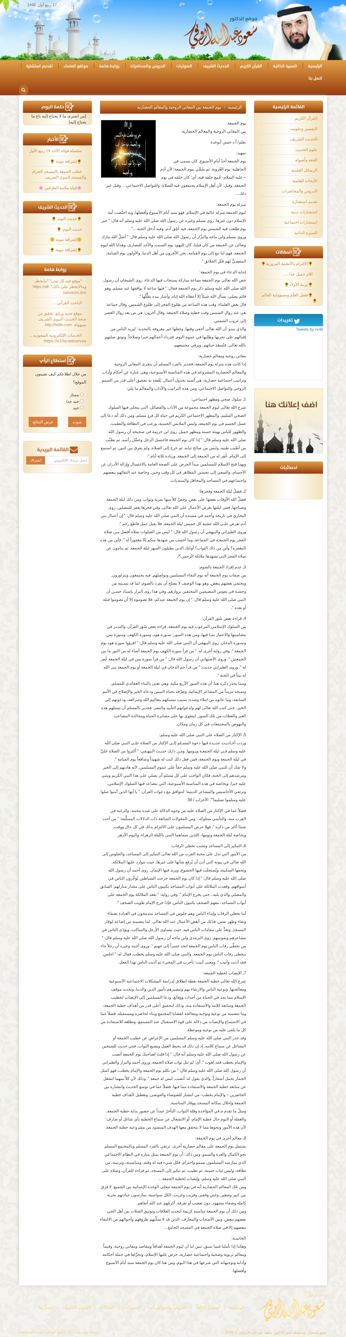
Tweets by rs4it (309, 329)
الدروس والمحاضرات (147, 66)
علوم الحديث (306, 149)
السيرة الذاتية (285, 66)
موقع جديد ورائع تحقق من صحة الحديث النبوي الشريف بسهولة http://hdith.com (61, 319)
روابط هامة (109, 66)
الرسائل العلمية (304, 170)
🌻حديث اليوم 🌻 (67, 218)
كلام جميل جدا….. (298, 274)
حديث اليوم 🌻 (69, 229)
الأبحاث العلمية (304, 180)
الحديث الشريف (216, 66)
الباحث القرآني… (68, 302)
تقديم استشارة (39, 66)
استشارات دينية (304, 211)
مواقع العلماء (76, 66)
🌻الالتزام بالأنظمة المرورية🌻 (287, 263)
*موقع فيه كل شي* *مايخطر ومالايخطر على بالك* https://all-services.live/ (59, 286)
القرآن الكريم (251, 66)
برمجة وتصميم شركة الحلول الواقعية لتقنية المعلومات (58, 1332)
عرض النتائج (43, 422)
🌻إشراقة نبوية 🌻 (66, 161)
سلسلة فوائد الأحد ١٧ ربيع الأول (56, 150)
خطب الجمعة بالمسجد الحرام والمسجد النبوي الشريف (59, 174)
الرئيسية (315, 66)
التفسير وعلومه (304, 128)
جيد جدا (72, 401)
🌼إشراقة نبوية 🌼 (66, 239)
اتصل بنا (315, 78)
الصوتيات (184, 66)
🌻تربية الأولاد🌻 (299, 284)
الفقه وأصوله (306, 160)
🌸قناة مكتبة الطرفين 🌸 (60, 187)
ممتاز (74, 394)
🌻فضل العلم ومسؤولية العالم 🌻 (289, 298)
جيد (76, 407)
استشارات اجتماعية (300, 222)
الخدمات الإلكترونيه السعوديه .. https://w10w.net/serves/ (58, 338)
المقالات (107, 1307)
